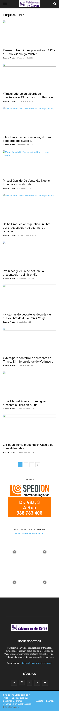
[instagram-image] (14, 551)
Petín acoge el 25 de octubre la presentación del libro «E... (23, 272)
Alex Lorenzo (8, 452)
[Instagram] (22, 682)
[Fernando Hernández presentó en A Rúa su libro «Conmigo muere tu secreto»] (29, 33)
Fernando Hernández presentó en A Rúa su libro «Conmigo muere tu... (29, 52)
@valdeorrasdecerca (29, 533)
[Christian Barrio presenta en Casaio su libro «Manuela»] (29, 428)
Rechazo (50, 701)
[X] (37, 683)
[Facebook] (14, 683)
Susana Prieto (9, 58)
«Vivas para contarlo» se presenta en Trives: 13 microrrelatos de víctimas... (28, 359)
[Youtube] (45, 683)
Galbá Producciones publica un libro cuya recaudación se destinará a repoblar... (27, 227)
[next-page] (37, 464)
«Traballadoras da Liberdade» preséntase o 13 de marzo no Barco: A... (29, 95)
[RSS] (29, 683)
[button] (4, 4)
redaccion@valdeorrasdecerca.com (36, 663)
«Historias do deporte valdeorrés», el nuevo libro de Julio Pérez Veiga (27, 316)
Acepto (39, 701)
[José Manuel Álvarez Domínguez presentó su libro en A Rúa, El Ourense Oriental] (29, 384)
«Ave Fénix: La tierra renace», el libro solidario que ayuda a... (27, 139)
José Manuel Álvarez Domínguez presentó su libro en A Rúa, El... (25, 403)
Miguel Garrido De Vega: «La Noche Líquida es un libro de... (26, 182)
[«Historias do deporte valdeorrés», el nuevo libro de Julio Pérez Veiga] (29, 297)
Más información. (11, 707)
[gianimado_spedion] (29, 516)
